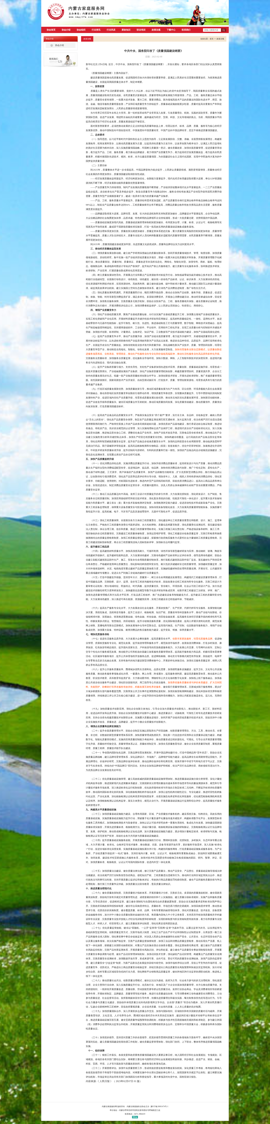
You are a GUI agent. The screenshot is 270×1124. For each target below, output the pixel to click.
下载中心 (171, 30)
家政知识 (126, 30)
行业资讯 (96, 30)
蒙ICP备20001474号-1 (159, 1106)
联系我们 (186, 30)
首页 (211, 39)
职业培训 (141, 30)
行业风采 (111, 30)
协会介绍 (66, 30)
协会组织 (81, 30)
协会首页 (51, 30)
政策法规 (156, 30)
